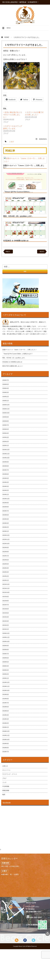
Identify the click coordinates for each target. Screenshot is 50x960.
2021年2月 (5, 625)
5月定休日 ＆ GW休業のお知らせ (16, 240)
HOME (6, 37)
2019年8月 (5, 698)
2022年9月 (5, 547)
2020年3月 (5, 670)
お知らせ (5, 766)
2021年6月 (5, 609)
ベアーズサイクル (25, 15)
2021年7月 (5, 604)
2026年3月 (5, 392)
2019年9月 (5, 694)
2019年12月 (5, 682)
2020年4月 (5, 666)
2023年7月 (5, 511)
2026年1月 (5, 400)
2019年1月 (5, 727)
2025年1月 (5, 445)
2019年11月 (5, 686)
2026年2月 (5, 396)
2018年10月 (5, 739)
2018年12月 (5, 731)
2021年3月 (5, 621)
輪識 (3, 794)
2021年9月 (5, 596)
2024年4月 (5, 482)
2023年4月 (5, 519)
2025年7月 (5, 425)
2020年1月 (5, 678)
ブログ (4, 778)
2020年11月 (5, 637)
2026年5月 (5, 384)
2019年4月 (5, 715)
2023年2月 (5, 527)
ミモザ (11, 142)
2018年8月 (5, 747)
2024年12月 (5, 449)
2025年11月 (5, 409)
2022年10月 (5, 543)
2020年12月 (5, 633)
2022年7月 (5, 556)
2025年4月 (5, 433)
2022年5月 (5, 564)
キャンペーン (6, 770)
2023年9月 (5, 502)
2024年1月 (5, 494)
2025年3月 (5, 437)
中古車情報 (5, 786)
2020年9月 (5, 645)
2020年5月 (5, 662)
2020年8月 (5, 649)
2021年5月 (5, 613)
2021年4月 (5, 617)
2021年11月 (5, 588)
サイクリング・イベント (9, 774)
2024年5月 (5, 478)
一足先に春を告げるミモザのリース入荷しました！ (12, 114)
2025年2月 (5, 441)
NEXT (42, 252)
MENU (6, 29)
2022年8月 (5, 551)
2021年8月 (5, 600)
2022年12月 (5, 535)
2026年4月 (5, 388)
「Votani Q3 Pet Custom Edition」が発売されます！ (17, 353)
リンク (4, 782)
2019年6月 (5, 706)
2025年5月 (5, 429)
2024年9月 (5, 462)
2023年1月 (5, 531)
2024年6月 (5, 474)
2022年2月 (5, 576)
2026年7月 (5, 380)
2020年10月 (5, 641)
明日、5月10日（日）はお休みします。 (18, 216)
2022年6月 (5, 560)
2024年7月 (5, 470)
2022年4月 (5, 568)
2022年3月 (5, 572)
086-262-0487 (36, 917)
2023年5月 (5, 515)
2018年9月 (5, 743)
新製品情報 (5, 790)
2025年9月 (5, 417)
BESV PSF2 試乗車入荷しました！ (12, 366)
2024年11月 (5, 453)
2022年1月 (5, 580)
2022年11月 (5, 539)
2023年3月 (5, 523)
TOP (47, 933)
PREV (8, 252)
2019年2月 (5, 723)
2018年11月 (5, 735)
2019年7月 (5, 702)
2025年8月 (5, 421)
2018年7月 (5, 751)
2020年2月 (5, 674)
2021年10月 (5, 592)
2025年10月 (5, 413)
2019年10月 (5, 690)
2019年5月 (5, 711)
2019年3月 (5, 719)
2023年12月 (5, 498)
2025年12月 (5, 404)
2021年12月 (5, 584)
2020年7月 (5, 653)
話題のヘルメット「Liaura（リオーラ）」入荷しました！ (23, 166)
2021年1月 (5, 629)
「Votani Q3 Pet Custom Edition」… (18, 192)
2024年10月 (5, 457)
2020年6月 (5, 658)
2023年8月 (5, 506)
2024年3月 (5, 486)
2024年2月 (5, 490)
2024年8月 (5, 466)
